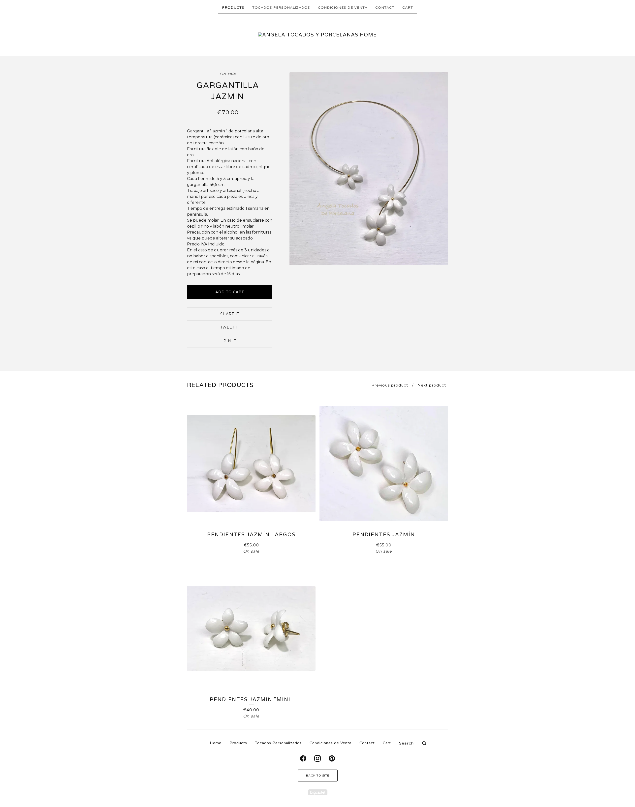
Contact (384, 7)
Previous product (390, 385)
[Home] (317, 34)
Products (233, 7)
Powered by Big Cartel (317, 792)
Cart (407, 7)
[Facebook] (303, 758)
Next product (431, 385)
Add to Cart (229, 292)
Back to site (317, 775)
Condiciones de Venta (342, 7)
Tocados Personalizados (281, 7)
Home (216, 743)
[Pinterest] (332, 758)
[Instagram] (317, 758)
